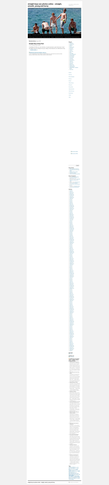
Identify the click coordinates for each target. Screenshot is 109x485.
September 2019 (72, 242)
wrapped (44, 54)
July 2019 (71, 244)
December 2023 (72, 194)
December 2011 (72, 333)
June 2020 (71, 233)
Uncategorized (34, 53)
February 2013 (72, 318)
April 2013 (71, 316)
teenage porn (72, 477)
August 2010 (71, 349)
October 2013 (71, 310)
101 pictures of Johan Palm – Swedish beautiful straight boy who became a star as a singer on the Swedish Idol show (51, 34)
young (72, 479)
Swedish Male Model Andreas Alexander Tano (72, 37)
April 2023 (71, 202)
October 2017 (71, 262)
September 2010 (72, 348)
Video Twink (71, 69)
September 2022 (72, 208)
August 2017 (71, 264)
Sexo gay (70, 80)
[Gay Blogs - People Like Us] (71, 356)
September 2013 (72, 311)
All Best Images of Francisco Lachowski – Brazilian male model (39, 37)
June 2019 (71, 245)
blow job (76, 468)
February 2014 (72, 306)
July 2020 (71, 232)
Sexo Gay (70, 72)
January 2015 (71, 295)
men (75, 473)
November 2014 (72, 297)
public (77, 474)
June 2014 (71, 302)
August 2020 (71, 231)
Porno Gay (70, 74)
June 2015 (71, 290)
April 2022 (71, 212)
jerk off (70, 473)
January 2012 (71, 332)
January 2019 (71, 250)
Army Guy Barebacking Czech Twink (75, 173)
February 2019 (72, 249)
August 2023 (71, 198)
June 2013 (71, 314)
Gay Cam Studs (72, 57)
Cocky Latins (71, 51)
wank (70, 479)
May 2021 (71, 222)
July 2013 (71, 313)
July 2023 (71, 199)
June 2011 (71, 339)
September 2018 (72, 252)
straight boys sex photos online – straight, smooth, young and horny (45, 5)
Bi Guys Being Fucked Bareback (74, 434)
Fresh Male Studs (72, 55)
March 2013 (71, 317)
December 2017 (72, 260)
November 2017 (72, 261)
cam (71, 469)
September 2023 (72, 197)
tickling (41, 54)
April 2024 (71, 191)
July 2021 (71, 220)
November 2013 (72, 309)
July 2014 (71, 301)
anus (75, 467)
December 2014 (72, 296)
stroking (39, 54)
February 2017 (72, 270)
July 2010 (71, 350)
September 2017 (72, 263)
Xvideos (70, 95)
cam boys (71, 50)
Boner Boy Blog (72, 47)
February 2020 (72, 237)
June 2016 (71, 279)
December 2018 (72, 251)
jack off (76, 472)
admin (39, 44)
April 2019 (71, 247)
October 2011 (71, 335)
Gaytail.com (71, 61)
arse (78, 467)
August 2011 (71, 337)
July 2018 (71, 254)
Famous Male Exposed (73, 54)
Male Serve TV (72, 64)
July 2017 (71, 265)
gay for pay (58, 53)
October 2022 (71, 207)
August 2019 (71, 243)
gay (55, 53)
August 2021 (71, 219)
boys (49, 53)
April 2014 (71, 304)
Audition (41, 53)
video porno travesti (71, 88)
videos (74, 478)
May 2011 (71, 340)
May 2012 (71, 328)
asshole (71, 468)
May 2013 (71, 315)
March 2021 (71, 224)
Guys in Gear (71, 62)
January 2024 (71, 193)
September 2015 (72, 288)
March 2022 (71, 213)
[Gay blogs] (70, 353)
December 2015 (72, 285)
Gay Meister (71, 58)
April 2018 (71, 256)
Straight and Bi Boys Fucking (74, 171)
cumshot (73, 471)
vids (77, 478)
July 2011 (71, 338)
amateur (70, 467)
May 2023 (71, 201)
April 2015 (71, 292)
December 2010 (72, 345)
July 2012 (71, 326)
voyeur (79, 478)
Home (30, 34)
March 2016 (71, 282)
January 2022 (71, 215)
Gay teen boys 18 (72, 60)
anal (73, 467)
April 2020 (71, 235)
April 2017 (71, 268)
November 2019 (72, 240)
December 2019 (72, 239)
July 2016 (71, 278)
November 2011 (72, 334)
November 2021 (72, 217)
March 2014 (71, 305)
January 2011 (71, 344)
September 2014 (72, 299)
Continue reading (33, 49)
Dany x (71, 52)
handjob (33, 54)
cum (70, 471)
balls (74, 468)
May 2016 (71, 280)
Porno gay (70, 78)
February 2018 (72, 258)
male (73, 473)
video (72, 478)
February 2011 (72, 343)
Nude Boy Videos (72, 65)
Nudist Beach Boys (72, 66)
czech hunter (53, 53)
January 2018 (71, 259)
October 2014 (71, 298)
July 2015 (71, 289)
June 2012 (71, 327)
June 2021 (71, 221)
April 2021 (71, 223)
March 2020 (71, 236)
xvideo (70, 97)
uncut (70, 478)
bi (42, 53)
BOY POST (71, 48)
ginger (61, 53)
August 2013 (71, 312)
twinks (78, 477)
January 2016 (71, 284)
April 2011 (71, 341)
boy (77, 468)
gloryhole (30, 54)
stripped (75, 475)
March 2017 (71, 269)
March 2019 (71, 248)
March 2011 (71, 342)
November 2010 (72, 346)
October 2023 (71, 196)
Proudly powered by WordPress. (74, 482)
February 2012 (72, 331)
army (76, 467)
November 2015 (72, 286)
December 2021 (72, 216)
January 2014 (71, 307)
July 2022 (71, 210)
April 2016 (71, 281)
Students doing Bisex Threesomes (74, 168)
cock (76, 469)
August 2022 (71, 209)
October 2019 (71, 241)
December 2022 (72, 205)
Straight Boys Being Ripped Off (74, 454)
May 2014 (71, 303)
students (78, 475)
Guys (70, 472)
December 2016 (72, 272)
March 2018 (71, 257)
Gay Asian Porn (72, 56)
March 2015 (71, 293)
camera (74, 469)
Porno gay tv (70, 84)
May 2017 (71, 267)
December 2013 (72, 308)
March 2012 (71, 330)
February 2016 (72, 283)
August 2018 (71, 253)
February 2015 (72, 294)
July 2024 (71, 190)
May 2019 (71, 246)
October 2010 (71, 347)
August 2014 (71, 300)
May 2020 (71, 234)
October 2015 (71, 287)
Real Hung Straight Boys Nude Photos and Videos (75, 180)
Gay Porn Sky (71, 59)
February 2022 (72, 214)
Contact (52, 37)
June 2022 (71, 211)
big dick (44, 53)
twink (75, 477)
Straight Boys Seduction (73, 172)
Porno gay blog (71, 86)
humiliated (72, 472)
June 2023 (71, 200)
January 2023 (71, 204)
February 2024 (72, 192)
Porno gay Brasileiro (71, 76)
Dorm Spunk (71, 53)
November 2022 (72, 206)
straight (36, 54)
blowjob (47, 53)
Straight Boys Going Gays (36, 43)
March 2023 (71, 203)
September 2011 (72, 336)
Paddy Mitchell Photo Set (59, 37)
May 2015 (71, 291)
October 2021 (71, 218)
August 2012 (71, 325)
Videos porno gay (71, 82)
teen (69, 477)
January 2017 (71, 271)
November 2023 (72, 195)
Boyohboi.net (71, 49)
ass (69, 468)
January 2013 (71, 319)
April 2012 (71, 329)
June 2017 (71, 266)
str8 (79, 474)
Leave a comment (49, 54)
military (77, 473)
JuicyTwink (71, 63)
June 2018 (71, 255)
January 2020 (71, 238)
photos (75, 474)
